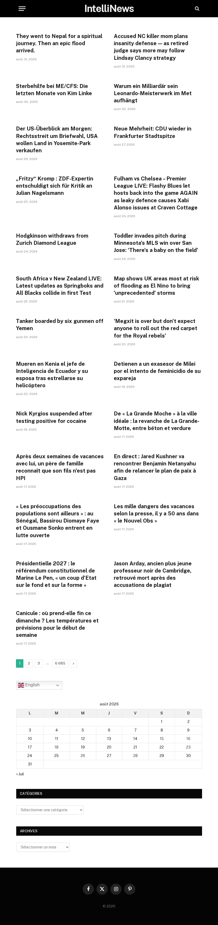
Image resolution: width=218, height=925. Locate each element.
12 (83, 739)
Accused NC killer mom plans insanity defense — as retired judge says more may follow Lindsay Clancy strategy (151, 47)
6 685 (60, 663)
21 (135, 747)
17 (30, 747)
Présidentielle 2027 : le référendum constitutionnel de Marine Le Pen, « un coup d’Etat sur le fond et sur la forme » (56, 574)
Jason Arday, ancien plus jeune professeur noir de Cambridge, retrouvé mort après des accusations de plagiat (153, 574)
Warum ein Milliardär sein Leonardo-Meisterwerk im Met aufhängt (153, 93)
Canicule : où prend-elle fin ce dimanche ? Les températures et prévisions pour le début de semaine (57, 624)
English (32, 685)
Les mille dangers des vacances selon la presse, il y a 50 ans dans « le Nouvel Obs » (156, 513)
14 (135, 739)
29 (162, 756)
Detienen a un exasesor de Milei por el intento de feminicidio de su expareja (157, 371)
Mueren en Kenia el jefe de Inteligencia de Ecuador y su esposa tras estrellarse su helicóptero (52, 375)
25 (56, 756)
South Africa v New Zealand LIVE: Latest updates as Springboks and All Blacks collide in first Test (59, 285)
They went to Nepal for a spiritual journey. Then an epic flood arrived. (59, 43)
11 (56, 739)
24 (29, 756)
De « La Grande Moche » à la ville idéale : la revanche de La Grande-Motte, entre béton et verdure (156, 420)
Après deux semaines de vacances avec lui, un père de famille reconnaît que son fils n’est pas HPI (60, 467)
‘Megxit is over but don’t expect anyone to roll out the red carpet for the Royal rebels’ (155, 328)
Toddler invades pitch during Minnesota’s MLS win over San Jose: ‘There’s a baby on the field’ (156, 243)
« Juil (20, 774)
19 (83, 747)
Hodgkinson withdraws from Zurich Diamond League (52, 239)
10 (30, 739)
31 (30, 764)
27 (109, 756)
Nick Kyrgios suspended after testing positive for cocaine (54, 417)
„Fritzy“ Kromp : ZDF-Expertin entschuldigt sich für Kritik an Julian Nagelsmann (54, 185)
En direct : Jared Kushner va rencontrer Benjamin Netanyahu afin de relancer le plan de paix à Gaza (155, 467)
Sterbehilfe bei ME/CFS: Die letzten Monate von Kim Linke (54, 89)
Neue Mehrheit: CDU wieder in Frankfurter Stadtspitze (152, 132)
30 (188, 756)
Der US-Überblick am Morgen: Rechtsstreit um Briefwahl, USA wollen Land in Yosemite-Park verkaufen (57, 139)
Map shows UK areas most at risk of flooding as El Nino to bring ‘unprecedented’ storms (156, 285)
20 (109, 747)
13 (109, 739)
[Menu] (22, 9)
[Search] (196, 9)
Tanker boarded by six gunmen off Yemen (59, 324)
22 (162, 747)
